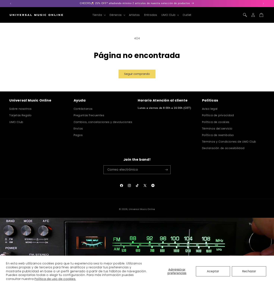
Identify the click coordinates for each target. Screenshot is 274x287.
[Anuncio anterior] (11, 3)
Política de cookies (215, 122)
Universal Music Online (142, 209)
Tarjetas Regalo (20, 115)
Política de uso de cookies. (55, 279)
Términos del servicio (217, 128)
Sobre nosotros (20, 109)
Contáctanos (83, 109)
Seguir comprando (137, 74)
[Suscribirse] (166, 169)
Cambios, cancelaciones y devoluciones (103, 122)
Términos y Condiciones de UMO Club (229, 142)
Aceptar (213, 271)
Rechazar (249, 271)
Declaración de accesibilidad (223, 148)
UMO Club (16, 122)
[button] (98, 15)
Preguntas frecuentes (89, 115)
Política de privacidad (218, 115)
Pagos (78, 135)
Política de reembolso (218, 135)
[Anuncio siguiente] (263, 3)
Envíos (78, 128)
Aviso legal (210, 109)
